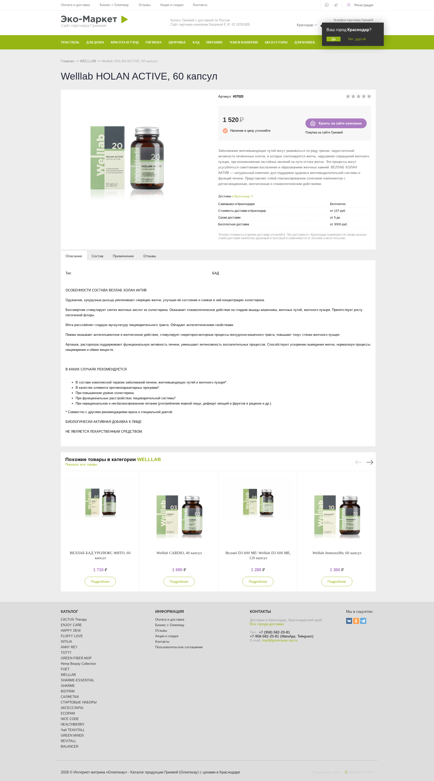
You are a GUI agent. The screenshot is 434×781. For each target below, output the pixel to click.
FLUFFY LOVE (72, 636)
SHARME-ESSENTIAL (77, 680)
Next (369, 462)
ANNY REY (69, 647)
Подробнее (100, 581)
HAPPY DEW (71, 630)
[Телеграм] (335, 5)
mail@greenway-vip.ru (280, 640)
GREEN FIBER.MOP (76, 658)
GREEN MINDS (72, 735)
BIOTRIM (68, 691)
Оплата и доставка (75, 5)
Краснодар (305, 25)
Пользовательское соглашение (179, 647)
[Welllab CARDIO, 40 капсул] (179, 511)
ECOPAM (68, 713)
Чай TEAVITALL (73, 730)
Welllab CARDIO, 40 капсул (179, 553)
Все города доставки (267, 624)
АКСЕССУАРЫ (72, 708)
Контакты (200, 5)
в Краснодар (241, 196)
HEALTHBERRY (73, 724)
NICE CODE (70, 719)
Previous (358, 462)
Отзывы (144, 5)
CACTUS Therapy (74, 619)
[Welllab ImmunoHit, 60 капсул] (337, 511)
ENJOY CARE (71, 625)
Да (334, 39)
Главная (67, 61)
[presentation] (74, 256)
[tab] (74, 256)
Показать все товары (81, 464)
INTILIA (66, 641)
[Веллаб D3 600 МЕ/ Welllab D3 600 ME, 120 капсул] (258, 511)
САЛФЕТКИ (70, 697)
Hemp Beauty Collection (78, 664)
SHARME (68, 686)
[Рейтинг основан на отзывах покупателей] (358, 97)
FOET (65, 669)
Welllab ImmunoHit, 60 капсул (336, 553)
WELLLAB (88, 61)
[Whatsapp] (326, 5)
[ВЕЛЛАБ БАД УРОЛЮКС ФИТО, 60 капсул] (100, 511)
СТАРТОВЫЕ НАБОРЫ (79, 702)
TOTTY (66, 653)
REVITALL (68, 741)
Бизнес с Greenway (114, 5)
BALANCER (69, 746)
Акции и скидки (171, 5)
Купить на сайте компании (340, 123)
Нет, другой (357, 39)
